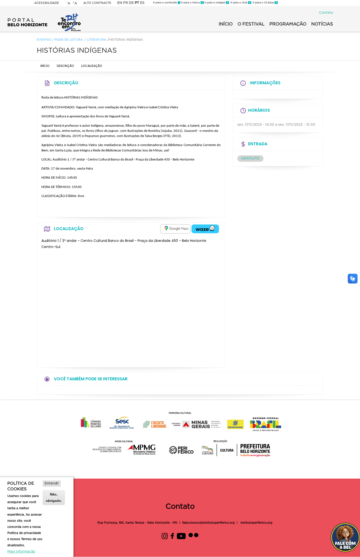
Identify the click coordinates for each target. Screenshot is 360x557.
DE (131, 3)
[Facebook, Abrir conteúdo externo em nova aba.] (172, 535)
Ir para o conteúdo (166, 2)
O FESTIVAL (251, 24)
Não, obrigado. (54, 497)
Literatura (96, 39)
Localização (91, 66)
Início (44, 66)
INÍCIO (226, 24)
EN (119, 3)
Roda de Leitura (69, 39)
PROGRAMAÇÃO (287, 24)
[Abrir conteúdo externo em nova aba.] (175, 229)
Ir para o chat (240, 2)
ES (142, 3)
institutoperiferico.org (256, 522)
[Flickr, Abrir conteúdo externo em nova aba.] (193, 535)
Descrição (65, 66)
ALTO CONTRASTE (97, 2)
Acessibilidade (46, 2)
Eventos (44, 39)
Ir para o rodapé (216, 2)
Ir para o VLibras (264, 2)
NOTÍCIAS (322, 24)
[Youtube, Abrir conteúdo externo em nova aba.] (181, 535)
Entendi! (52, 483)
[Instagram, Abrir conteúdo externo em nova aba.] (165, 535)
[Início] (44, 14)
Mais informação (21, 551)
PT (137, 3)
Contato (326, 12)
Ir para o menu (191, 2)
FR (125, 3)
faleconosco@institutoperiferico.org (208, 522)
